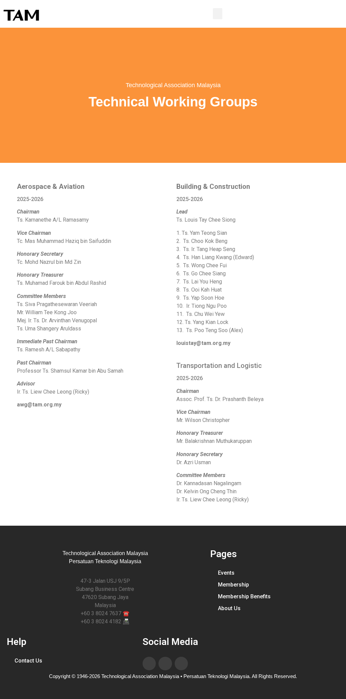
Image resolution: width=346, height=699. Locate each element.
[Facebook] (149, 663)
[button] (217, 13)
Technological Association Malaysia (173, 85)
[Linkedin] (165, 663)
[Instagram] (181, 663)
